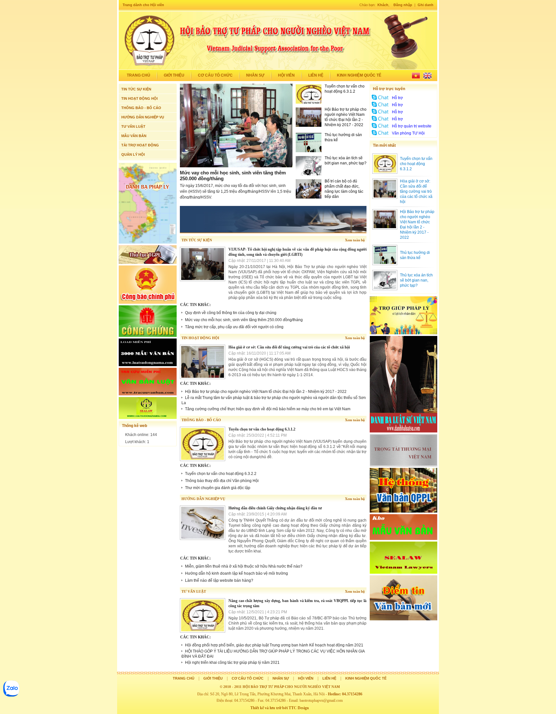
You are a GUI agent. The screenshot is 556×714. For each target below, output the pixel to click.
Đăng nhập (403, 5)
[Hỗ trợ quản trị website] (380, 128)
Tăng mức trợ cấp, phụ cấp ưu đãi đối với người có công (234, 327)
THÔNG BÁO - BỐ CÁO (141, 108)
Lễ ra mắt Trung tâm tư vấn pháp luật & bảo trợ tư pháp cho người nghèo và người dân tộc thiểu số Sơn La (273, 400)
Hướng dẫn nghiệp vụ (203, 499)
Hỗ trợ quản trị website (411, 126)
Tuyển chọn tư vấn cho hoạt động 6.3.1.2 (261, 429)
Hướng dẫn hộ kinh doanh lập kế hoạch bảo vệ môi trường (236, 573)
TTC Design (299, 708)
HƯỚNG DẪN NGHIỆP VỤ (142, 117)
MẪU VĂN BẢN (133, 136)
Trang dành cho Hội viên (143, 5)
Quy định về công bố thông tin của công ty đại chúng (230, 313)
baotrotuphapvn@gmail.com (321, 700)
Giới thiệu (174, 75)
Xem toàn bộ (355, 240)
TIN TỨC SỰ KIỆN (136, 89)
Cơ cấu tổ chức (215, 75)
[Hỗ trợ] (380, 99)
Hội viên (286, 75)
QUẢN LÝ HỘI (133, 154)
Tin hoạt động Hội (200, 338)
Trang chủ (138, 75)
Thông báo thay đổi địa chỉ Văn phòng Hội (222, 480)
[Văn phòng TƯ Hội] (380, 135)
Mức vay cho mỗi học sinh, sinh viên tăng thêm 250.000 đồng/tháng (244, 320)
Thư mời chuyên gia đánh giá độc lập (217, 488)
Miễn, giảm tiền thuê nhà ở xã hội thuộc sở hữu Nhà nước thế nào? (243, 566)
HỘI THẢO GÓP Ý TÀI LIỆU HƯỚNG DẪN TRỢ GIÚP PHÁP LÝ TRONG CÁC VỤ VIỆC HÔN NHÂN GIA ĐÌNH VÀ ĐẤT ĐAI (273, 654)
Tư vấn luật (193, 591)
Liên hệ (315, 75)
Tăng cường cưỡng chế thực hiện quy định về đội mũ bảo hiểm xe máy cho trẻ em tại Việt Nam (267, 409)
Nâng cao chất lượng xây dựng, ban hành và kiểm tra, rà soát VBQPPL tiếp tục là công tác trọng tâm (297, 603)
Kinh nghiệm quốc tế (359, 75)
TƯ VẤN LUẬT (133, 126)
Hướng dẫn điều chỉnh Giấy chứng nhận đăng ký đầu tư (275, 508)
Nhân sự (255, 75)
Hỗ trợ (397, 98)
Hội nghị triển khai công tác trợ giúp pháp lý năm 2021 (232, 662)
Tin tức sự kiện (196, 240)
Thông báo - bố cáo (201, 420)
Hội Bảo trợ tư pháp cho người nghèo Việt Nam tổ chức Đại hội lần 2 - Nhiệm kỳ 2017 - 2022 (266, 391)
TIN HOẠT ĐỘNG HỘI (139, 98)
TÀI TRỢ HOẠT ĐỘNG (140, 145)
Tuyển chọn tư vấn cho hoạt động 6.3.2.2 (220, 473)
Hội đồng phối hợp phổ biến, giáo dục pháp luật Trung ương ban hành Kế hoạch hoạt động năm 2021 (274, 645)
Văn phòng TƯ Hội (408, 133)
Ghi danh (425, 5)
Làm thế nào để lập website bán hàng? (219, 580)
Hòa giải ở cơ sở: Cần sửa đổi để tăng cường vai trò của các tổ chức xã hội (289, 347)
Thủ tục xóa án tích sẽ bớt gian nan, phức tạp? (416, 280)
